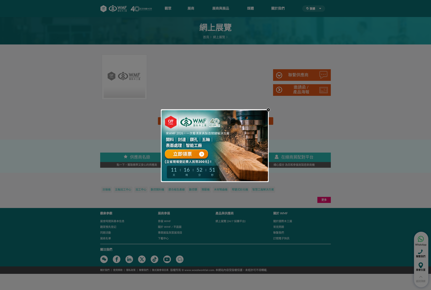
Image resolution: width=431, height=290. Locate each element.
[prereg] (193, 153)
